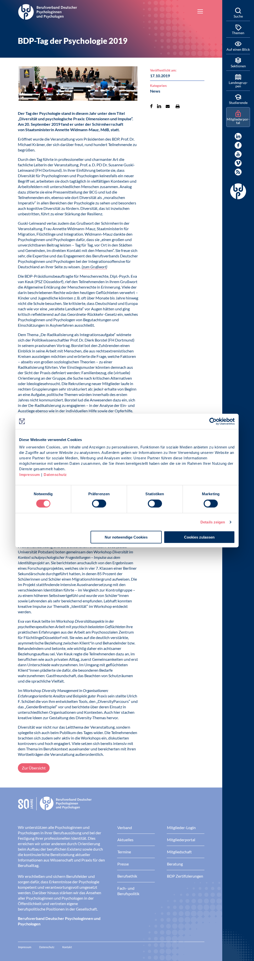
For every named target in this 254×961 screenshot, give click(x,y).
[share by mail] (167, 106)
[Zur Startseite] (47, 11)
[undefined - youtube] (238, 154)
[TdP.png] (78, 84)
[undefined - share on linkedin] (159, 106)
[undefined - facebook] (238, 145)
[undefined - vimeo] (238, 163)
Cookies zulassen (199, 537)
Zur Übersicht (34, 767)
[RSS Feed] (238, 172)
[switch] (99, 503)
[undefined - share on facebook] (151, 106)
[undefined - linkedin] (238, 136)
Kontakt (67, 947)
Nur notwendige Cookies (126, 537)
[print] (177, 106)
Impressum (29, 474)
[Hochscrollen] (213, 952)
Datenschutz (55, 474)
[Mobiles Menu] (200, 12)
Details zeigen (212, 522)
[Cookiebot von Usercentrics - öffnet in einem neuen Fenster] (213, 421)
